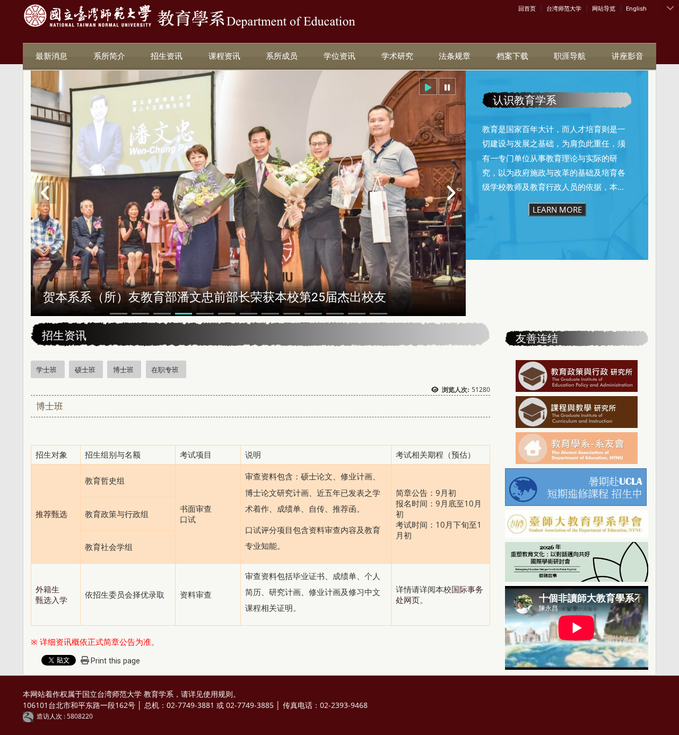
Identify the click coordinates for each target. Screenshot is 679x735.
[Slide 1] (118, 313)
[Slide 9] (292, 313)
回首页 (527, 8)
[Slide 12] (356, 313)
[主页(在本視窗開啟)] (87, 16)
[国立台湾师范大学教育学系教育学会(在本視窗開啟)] (576, 525)
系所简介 (109, 56)
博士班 (123, 369)
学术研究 (397, 56)
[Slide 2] (140, 313)
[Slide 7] (248, 313)
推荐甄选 (51, 514)
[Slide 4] (184, 313)
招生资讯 (166, 56)
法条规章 (455, 56)
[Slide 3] (162, 313)
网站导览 (603, 8)
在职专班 (165, 369)
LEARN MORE (557, 209)
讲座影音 (627, 56)
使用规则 (218, 694)
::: (520, 8)
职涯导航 (570, 56)
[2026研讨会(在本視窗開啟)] (576, 562)
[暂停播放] (447, 86)
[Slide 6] (227, 313)
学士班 (46, 369)
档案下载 (512, 56)
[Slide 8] (270, 313)
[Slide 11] (335, 313)
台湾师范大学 (563, 8)
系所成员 (282, 56)
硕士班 (85, 369)
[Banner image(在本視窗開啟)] (577, 377)
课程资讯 (224, 56)
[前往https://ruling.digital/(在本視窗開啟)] (30, 716)
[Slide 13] (378, 313)
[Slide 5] (205, 313)
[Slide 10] (313, 313)
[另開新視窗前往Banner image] (577, 449)
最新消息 (51, 56)
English (636, 8)
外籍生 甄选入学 (51, 594)
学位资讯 (339, 56)
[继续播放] (428, 86)
